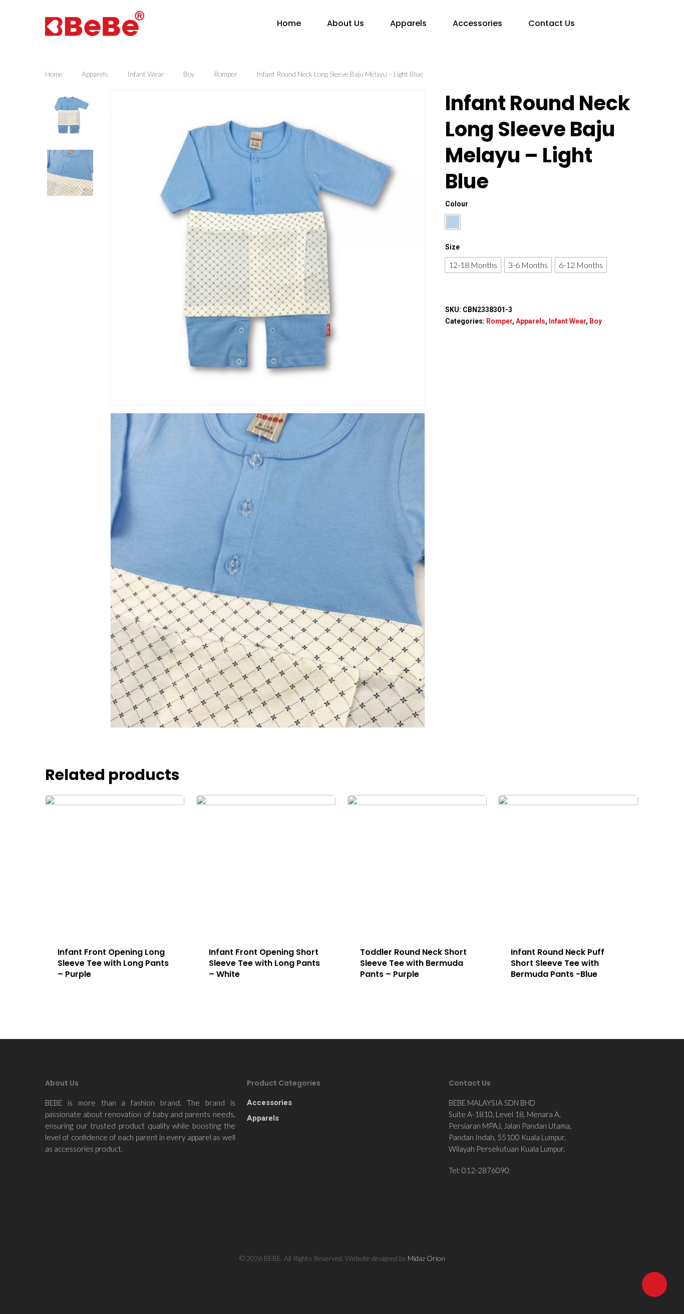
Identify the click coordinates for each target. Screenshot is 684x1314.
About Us (345, 23)
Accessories (477, 23)
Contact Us (551, 23)
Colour (456, 204)
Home (289, 23)
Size (452, 247)
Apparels (408, 23)
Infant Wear (145, 74)
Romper (225, 74)
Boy (189, 74)
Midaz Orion (426, 1258)
